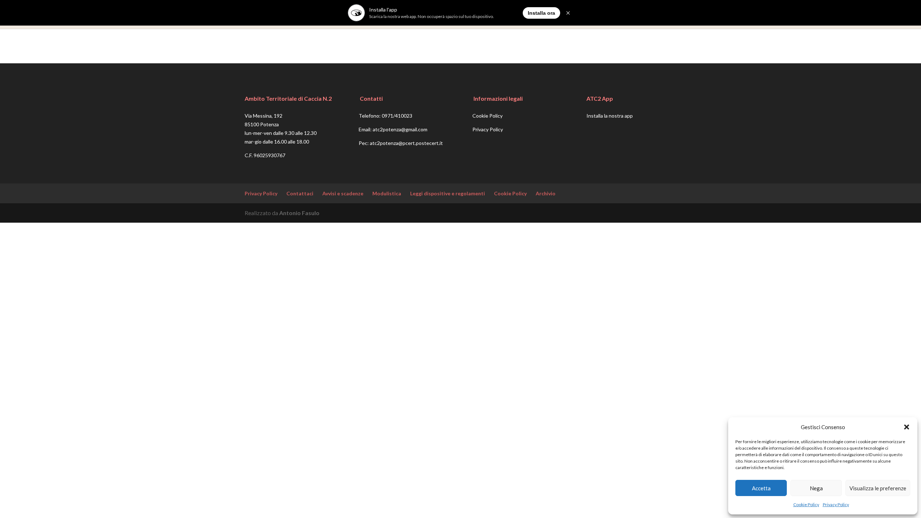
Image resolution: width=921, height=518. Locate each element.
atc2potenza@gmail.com (400, 129)
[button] (906, 427)
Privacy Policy (836, 504)
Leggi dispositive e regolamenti (447, 193)
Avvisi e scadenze (342, 193)
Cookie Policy (806, 504)
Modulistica (386, 193)
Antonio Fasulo (299, 212)
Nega (816, 488)
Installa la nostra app (609, 116)
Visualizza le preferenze (877, 488)
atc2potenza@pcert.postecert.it (406, 143)
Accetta (761, 488)
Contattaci (299, 193)
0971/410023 (397, 116)
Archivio (545, 193)
